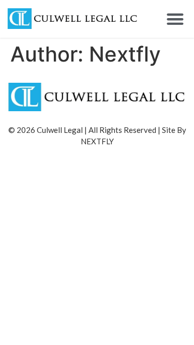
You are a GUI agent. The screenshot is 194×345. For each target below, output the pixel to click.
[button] (175, 19)
